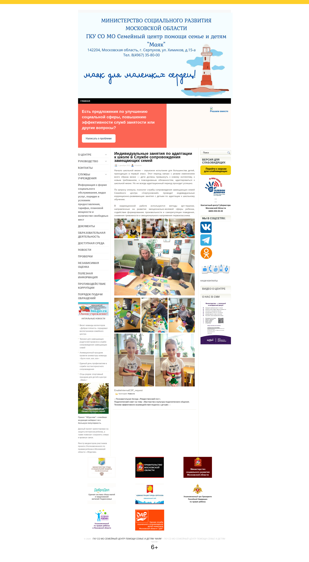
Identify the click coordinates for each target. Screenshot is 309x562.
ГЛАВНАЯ (85, 101)
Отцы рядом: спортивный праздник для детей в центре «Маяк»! (93, 377)
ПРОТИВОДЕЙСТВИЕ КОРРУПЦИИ (92, 286)
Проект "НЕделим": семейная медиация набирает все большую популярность (92, 420)
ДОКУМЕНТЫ (86, 226)
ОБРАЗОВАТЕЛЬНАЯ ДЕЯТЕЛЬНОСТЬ (91, 234)
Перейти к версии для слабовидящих (215, 169)
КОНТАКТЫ (85, 168)
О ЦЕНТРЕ (84, 154)
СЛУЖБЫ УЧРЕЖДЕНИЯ (87, 176)
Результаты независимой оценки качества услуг (118, 8)
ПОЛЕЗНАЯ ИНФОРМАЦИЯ (88, 275)
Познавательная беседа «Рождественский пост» (138, 398)
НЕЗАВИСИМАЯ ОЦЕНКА (88, 265)
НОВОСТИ (84, 250)
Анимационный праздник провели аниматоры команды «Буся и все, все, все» (93, 355)
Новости (131, 394)
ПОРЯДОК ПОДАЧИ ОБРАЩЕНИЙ (90, 296)
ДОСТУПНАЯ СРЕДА (91, 243)
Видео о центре (213, 288)
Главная (85, 8)
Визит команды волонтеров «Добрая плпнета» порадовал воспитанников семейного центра (94, 329)
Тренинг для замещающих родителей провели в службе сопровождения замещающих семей (93, 343)
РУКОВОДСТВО (88, 161)
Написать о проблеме (99, 138)
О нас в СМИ (211, 296)
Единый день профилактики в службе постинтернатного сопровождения (93, 366)
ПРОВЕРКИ (85, 256)
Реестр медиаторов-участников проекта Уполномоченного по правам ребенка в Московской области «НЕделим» (92, 447)
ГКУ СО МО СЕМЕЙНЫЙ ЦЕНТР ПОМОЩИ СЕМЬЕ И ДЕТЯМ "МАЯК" (127, 538)
